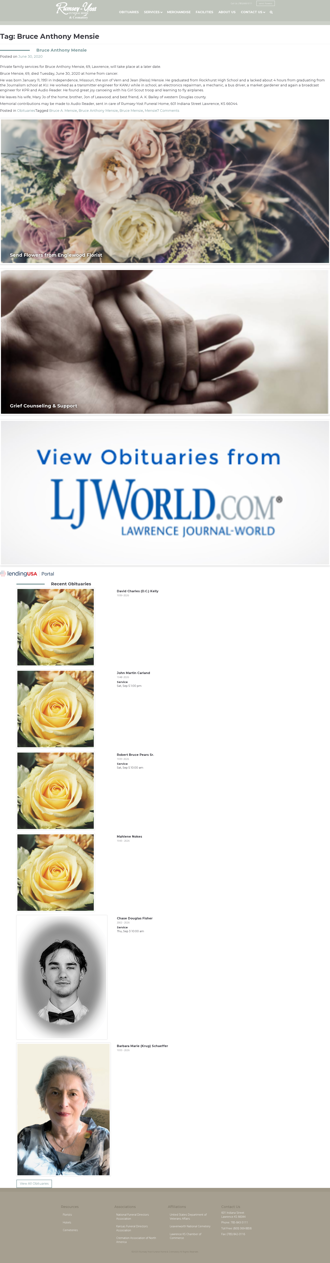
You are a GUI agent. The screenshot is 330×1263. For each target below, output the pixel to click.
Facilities (204, 12)
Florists (67, 1214)
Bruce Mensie (131, 111)
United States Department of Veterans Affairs (188, 1216)
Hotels (67, 1222)
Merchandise (179, 12)
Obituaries (129, 12)
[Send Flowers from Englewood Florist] (165, 191)
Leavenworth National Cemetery (190, 1226)
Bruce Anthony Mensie (61, 50)
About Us (227, 12)
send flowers (265, 3)
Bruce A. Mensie (63, 111)
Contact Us (251, 12)
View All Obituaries (34, 1183)
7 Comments (168, 111)
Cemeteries (70, 1230)
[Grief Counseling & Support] (165, 342)
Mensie (151, 111)
